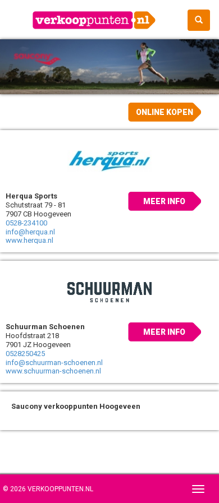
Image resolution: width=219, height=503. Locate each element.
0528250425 (25, 353)
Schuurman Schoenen (45, 326)
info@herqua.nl (30, 232)
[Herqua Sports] (109, 161)
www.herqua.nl (29, 240)
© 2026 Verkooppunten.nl (48, 489)
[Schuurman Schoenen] (109, 291)
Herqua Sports (31, 196)
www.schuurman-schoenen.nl (53, 371)
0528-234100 (26, 223)
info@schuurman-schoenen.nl (54, 362)
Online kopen (164, 112)
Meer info (164, 201)
